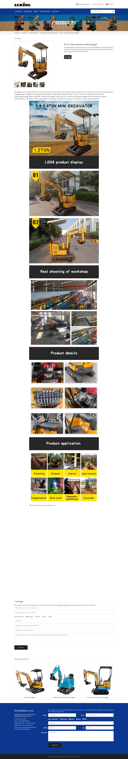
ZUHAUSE (18, 11)
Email (83, 715)
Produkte (24, 33)
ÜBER (36, 11)
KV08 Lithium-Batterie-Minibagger (64, 697)
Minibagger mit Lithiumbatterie (48, 33)
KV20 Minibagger (30, 697)
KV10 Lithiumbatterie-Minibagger (98, 697)
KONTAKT (55, 11)
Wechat (38, 616)
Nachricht (44, 733)
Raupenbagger (33, 33)
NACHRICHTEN (45, 11)
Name (45, 715)
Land (83, 728)
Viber (50, 616)
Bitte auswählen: (19, 616)
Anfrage (68, 57)
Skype (44, 616)
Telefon (45, 728)
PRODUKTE (28, 11)
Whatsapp (30, 616)
